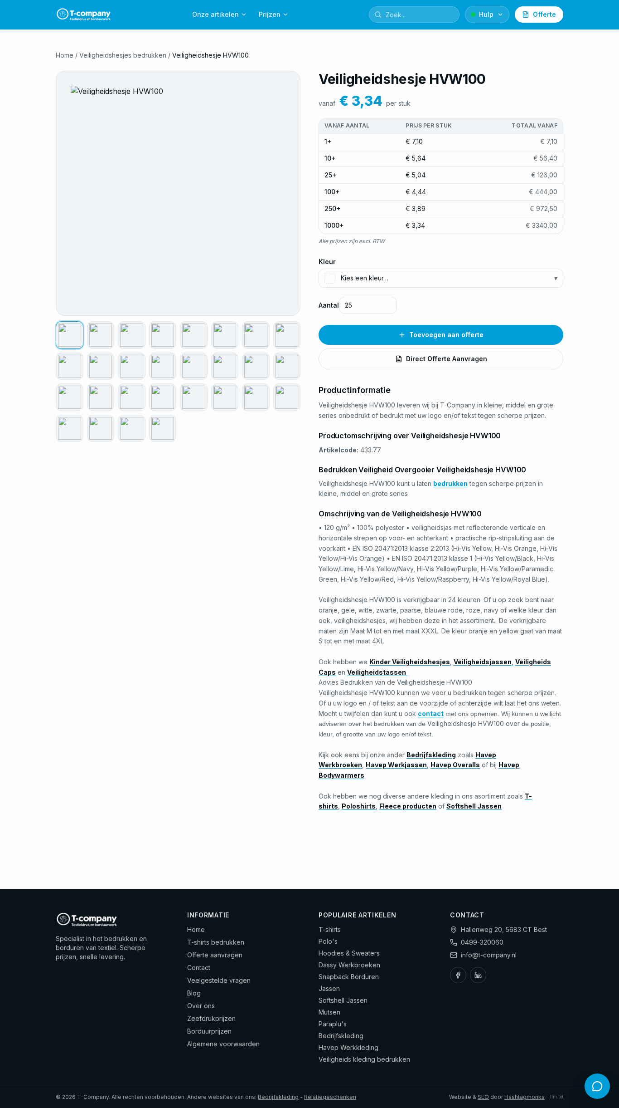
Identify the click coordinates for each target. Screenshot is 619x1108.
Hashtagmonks (524, 1096)
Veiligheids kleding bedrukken (364, 1059)
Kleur (327, 261)
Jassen (329, 988)
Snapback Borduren (349, 977)
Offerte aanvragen (214, 955)
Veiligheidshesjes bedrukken (122, 55)
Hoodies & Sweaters (349, 953)
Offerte (544, 14)
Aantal (329, 305)
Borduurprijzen (209, 1031)
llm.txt (556, 1096)
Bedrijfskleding (341, 1035)
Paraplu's (333, 1024)
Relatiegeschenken (330, 1096)
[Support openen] (597, 1086)
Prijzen (269, 14)
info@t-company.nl (489, 955)
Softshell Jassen (343, 1000)
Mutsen (329, 1012)
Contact (198, 967)
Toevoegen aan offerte (446, 334)
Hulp (486, 14)
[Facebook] (458, 975)
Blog (194, 993)
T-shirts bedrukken (215, 942)
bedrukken (450, 483)
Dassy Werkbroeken (349, 965)
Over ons (201, 1006)
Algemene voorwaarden (223, 1044)
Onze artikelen (215, 14)
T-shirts (330, 929)
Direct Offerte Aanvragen (446, 359)
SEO (483, 1096)
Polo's (328, 941)
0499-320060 (482, 942)
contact (431, 713)
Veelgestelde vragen (219, 980)
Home (64, 55)
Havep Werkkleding (348, 1047)
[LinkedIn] (478, 975)
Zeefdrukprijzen (211, 1018)
